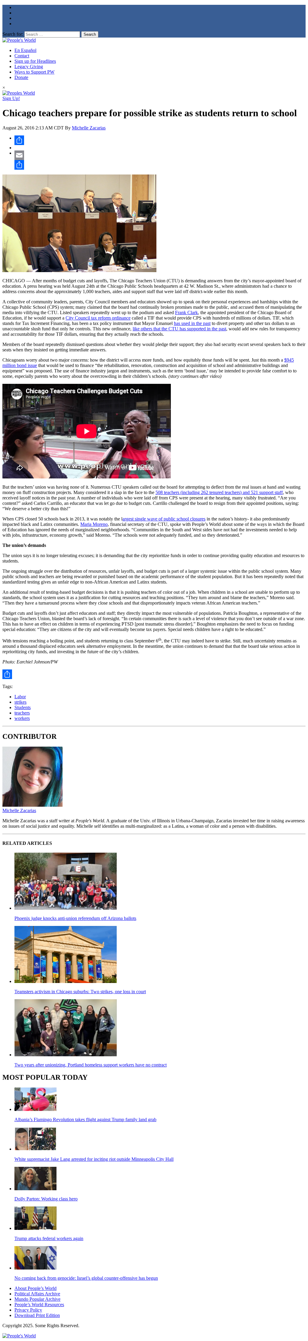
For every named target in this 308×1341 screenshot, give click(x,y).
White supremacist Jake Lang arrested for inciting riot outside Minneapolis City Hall (94, 1159)
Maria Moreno (94, 524)
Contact (21, 55)
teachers (22, 712)
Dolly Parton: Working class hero (46, 1198)
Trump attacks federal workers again (48, 1238)
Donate (21, 77)
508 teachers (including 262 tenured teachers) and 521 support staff (219, 492)
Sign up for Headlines (35, 61)
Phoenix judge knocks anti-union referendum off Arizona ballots (75, 918)
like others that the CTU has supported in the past (179, 328)
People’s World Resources (39, 1304)
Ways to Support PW (34, 71)
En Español (25, 50)
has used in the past (192, 323)
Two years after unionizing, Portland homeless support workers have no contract (90, 1064)
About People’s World (35, 1288)
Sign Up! (11, 98)
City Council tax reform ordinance (98, 317)
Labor (20, 696)
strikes (20, 702)
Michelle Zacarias (89, 127)
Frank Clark (186, 312)
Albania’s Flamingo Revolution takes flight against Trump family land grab (85, 1119)
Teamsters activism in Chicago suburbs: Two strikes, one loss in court (80, 991)
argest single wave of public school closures (163, 518)
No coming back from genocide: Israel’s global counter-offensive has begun (86, 1278)
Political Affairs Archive (37, 1293)
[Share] (160, 140)
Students (22, 707)
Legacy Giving (28, 66)
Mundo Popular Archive (37, 1299)
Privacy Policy (28, 1309)
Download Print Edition (37, 1315)
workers (22, 718)
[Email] (160, 155)
